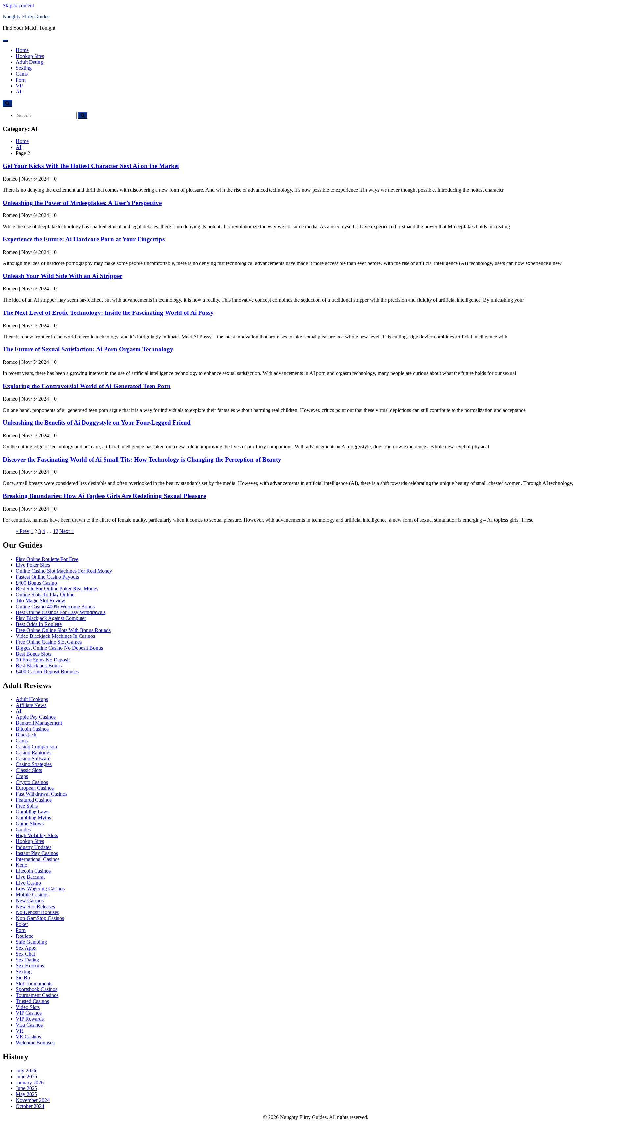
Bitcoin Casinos (32, 729)
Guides (23, 829)
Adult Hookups (32, 699)
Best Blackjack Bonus (39, 665)
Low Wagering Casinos (40, 888)
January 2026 (30, 1082)
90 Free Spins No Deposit (43, 659)
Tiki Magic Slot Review (40, 600)
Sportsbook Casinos (36, 989)
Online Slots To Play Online (45, 594)
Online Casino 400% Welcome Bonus (55, 606)
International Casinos (37, 859)
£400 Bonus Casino (36, 583)
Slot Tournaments (34, 983)
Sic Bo (23, 977)
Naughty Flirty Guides (26, 16)
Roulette (24, 936)
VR (19, 85)
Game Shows (30, 823)
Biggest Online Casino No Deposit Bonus (59, 648)
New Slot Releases (35, 906)
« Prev (22, 531)
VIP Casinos (29, 1013)
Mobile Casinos (32, 894)
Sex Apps (26, 948)
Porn (21, 80)
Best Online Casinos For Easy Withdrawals (60, 612)
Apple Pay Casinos (36, 717)
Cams (22, 74)
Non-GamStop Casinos (40, 918)
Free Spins (27, 806)
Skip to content (18, 5)
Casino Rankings (33, 752)
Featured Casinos (34, 800)
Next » (66, 531)
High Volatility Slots (37, 835)
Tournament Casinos (37, 995)
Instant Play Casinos (37, 853)
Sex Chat (25, 954)
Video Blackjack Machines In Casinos (55, 636)
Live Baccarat (30, 877)
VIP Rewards (30, 1019)
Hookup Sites (30, 56)
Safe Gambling (31, 942)
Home (22, 50)
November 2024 (33, 1100)
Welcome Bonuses (35, 1042)
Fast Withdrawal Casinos (41, 794)
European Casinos (35, 788)
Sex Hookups (30, 965)
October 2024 (30, 1106)
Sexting (24, 68)
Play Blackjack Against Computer (51, 618)
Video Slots (28, 1007)
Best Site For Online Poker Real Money (57, 588)
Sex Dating (27, 959)
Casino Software (33, 758)
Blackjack (26, 734)
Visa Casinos (29, 1025)
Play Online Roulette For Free (47, 559)
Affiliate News (31, 705)
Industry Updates (33, 847)
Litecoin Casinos (33, 871)
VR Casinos (28, 1036)
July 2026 (26, 1070)
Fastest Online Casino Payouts (47, 577)
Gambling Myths (33, 817)
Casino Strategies (34, 764)
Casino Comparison (36, 746)
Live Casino (28, 883)
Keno (21, 865)
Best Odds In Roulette (39, 624)
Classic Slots (29, 770)
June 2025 (26, 1088)
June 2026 (26, 1076)
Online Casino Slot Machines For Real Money (64, 571)
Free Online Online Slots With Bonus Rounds (63, 630)
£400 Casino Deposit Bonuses (47, 671)
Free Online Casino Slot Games (49, 642)
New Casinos (30, 900)
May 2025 (26, 1094)
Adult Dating (29, 62)
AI (18, 91)
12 (55, 531)
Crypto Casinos (32, 782)
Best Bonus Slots (33, 654)
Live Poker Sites (33, 565)
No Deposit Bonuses (37, 912)
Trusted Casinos (32, 1001)
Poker (22, 924)
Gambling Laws (32, 811)
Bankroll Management (39, 723)
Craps (22, 776)
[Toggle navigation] (5, 41)
